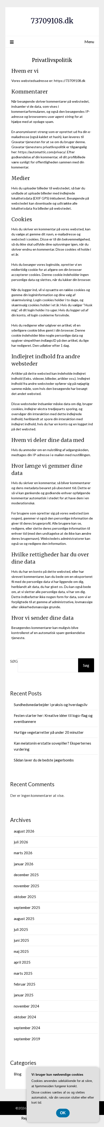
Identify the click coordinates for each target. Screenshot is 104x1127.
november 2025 (26, 886)
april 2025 (22, 962)
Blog (18, 1074)
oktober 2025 (25, 896)
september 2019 (27, 1039)
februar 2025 (24, 984)
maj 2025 (21, 951)
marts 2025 (23, 973)
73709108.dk (52, 20)
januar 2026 (23, 864)
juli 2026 (21, 842)
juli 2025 (21, 929)
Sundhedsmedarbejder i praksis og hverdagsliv (51, 704)
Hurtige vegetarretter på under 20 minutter (49, 732)
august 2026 (24, 831)
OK (63, 1113)
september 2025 (27, 907)
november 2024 (26, 1006)
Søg (14, 661)
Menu (89, 41)
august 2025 (24, 918)
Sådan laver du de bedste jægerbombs (44, 760)
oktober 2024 (25, 1017)
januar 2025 (23, 995)
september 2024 (27, 1028)
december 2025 (26, 875)
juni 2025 (21, 940)
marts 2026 (23, 853)
